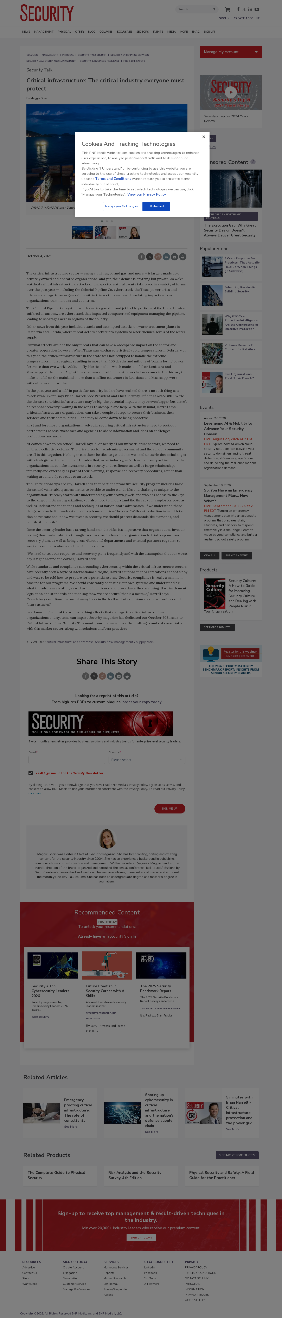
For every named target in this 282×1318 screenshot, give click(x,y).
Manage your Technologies (121, 206)
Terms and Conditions (113, 178)
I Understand (156, 206)
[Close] (203, 136)
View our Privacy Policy (146, 194)
